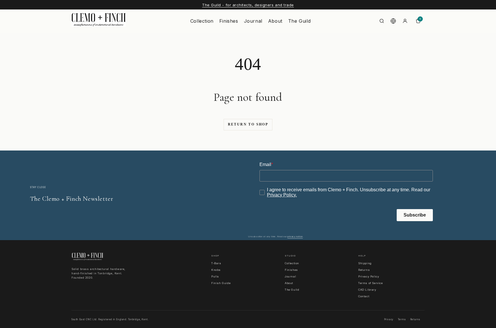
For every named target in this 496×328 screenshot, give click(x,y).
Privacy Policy (368, 276)
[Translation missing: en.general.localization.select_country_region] (393, 21)
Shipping (365, 263)
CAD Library (367, 289)
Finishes (228, 21)
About (275, 21)
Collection (202, 21)
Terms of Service (370, 283)
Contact (363, 296)
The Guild (299, 21)
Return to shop (248, 124)
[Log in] (405, 21)
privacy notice (295, 236)
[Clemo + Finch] (98, 21)
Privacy (389, 319)
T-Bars (216, 263)
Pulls (215, 276)
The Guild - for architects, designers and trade (248, 5)
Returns (364, 269)
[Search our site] (381, 21)
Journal (253, 21)
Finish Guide (220, 283)
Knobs (216, 269)
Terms (402, 319)
